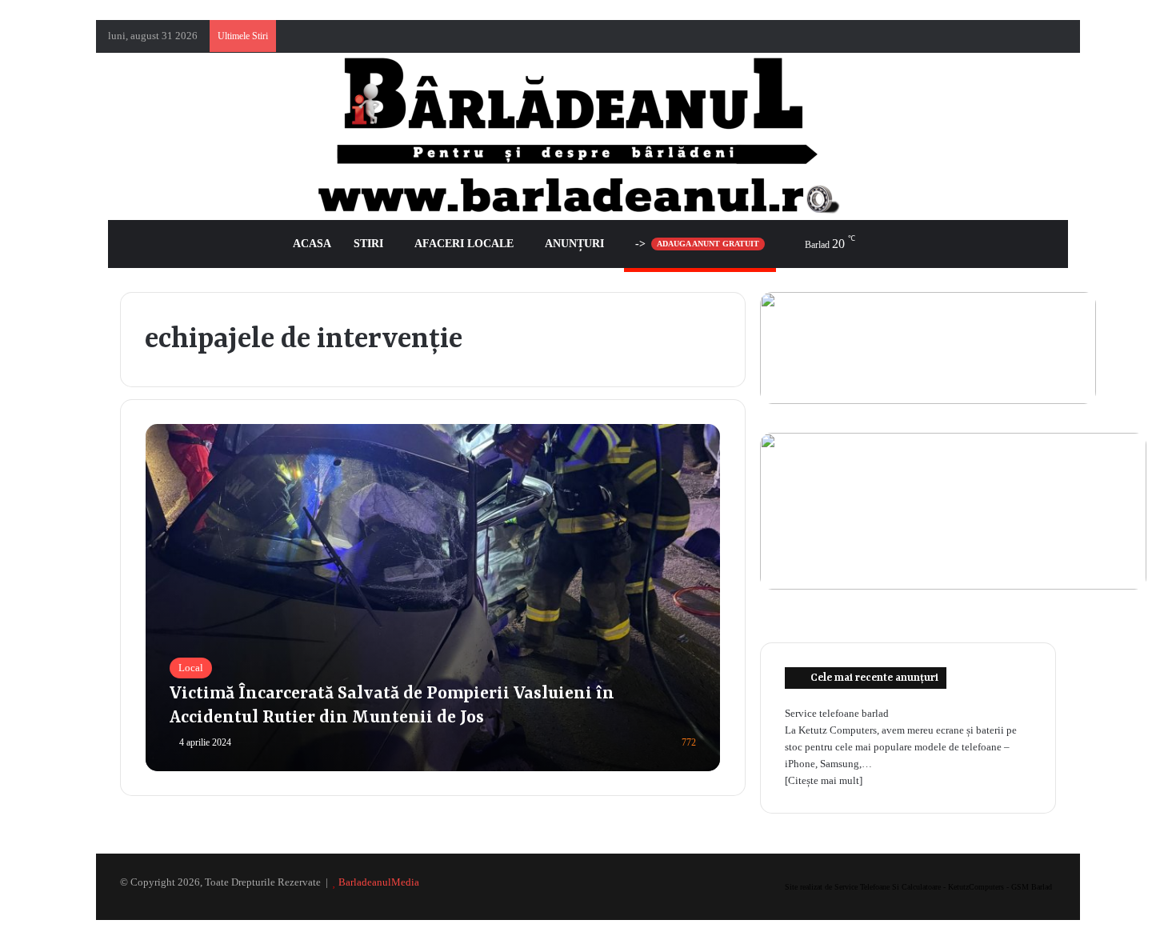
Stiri (368, 244)
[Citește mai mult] (823, 780)
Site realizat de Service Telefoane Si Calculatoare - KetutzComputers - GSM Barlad (918, 886)
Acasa (312, 244)
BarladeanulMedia (378, 882)
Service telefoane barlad (837, 713)
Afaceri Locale (464, 244)
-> (697, 244)
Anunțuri (574, 244)
